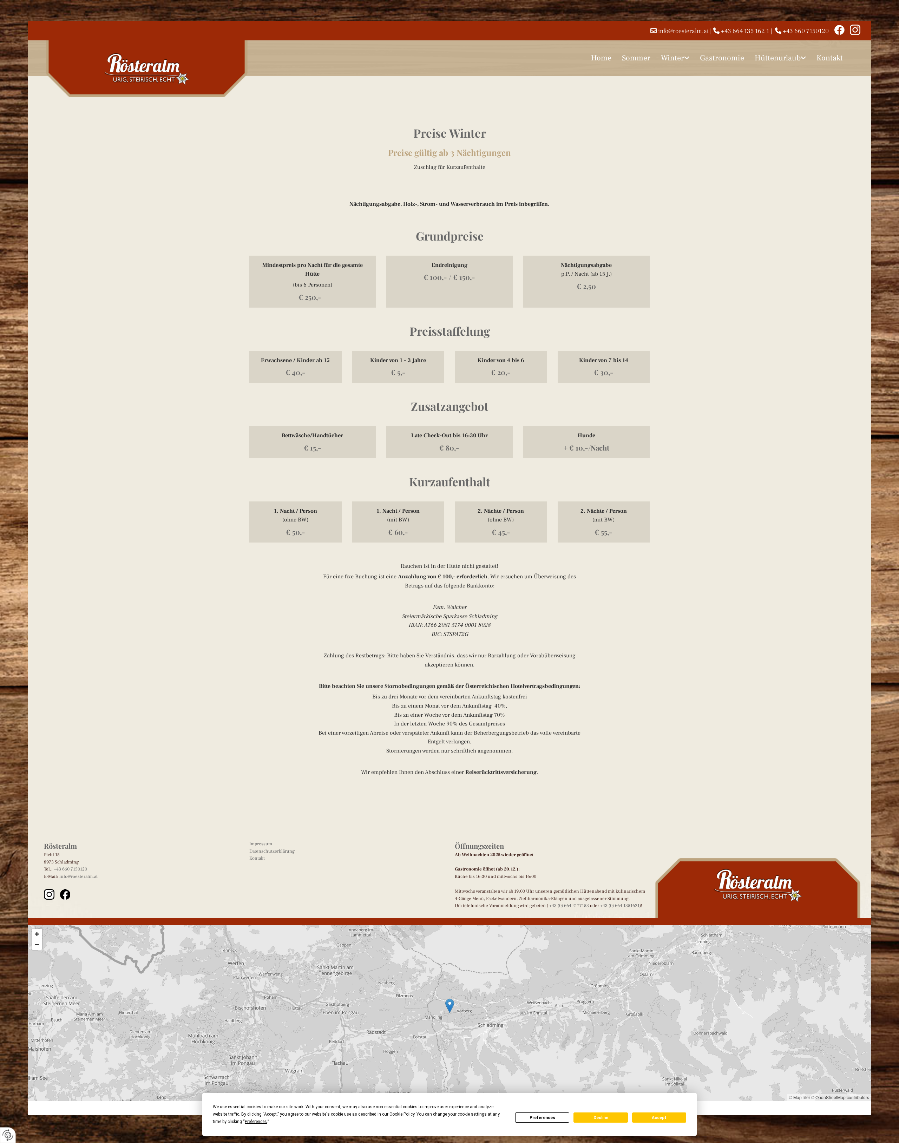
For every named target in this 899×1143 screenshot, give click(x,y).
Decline (600, 1117)
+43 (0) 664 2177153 (569, 905)
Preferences (542, 1117)
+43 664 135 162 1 (745, 31)
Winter (672, 58)
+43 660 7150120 (806, 31)
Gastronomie (722, 58)
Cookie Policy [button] (401, 1114)
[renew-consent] (8, 1135)
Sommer (636, 58)
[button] (449, 1006)
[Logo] (146, 69)
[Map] (449, 1013)
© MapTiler (799, 1097)
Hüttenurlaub (778, 58)
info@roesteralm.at (683, 31)
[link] (675, 58)
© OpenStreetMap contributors (840, 1097)
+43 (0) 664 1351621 (619, 905)
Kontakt (829, 58)
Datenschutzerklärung (272, 851)
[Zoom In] (37, 934)
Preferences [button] (256, 1121)
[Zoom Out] (37, 944)
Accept (659, 1117)
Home (601, 58)
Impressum (260, 844)
